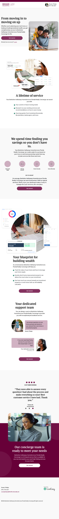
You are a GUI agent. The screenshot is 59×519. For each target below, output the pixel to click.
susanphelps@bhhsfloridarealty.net (10, 491)
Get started (12, 38)
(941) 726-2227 (5, 489)
